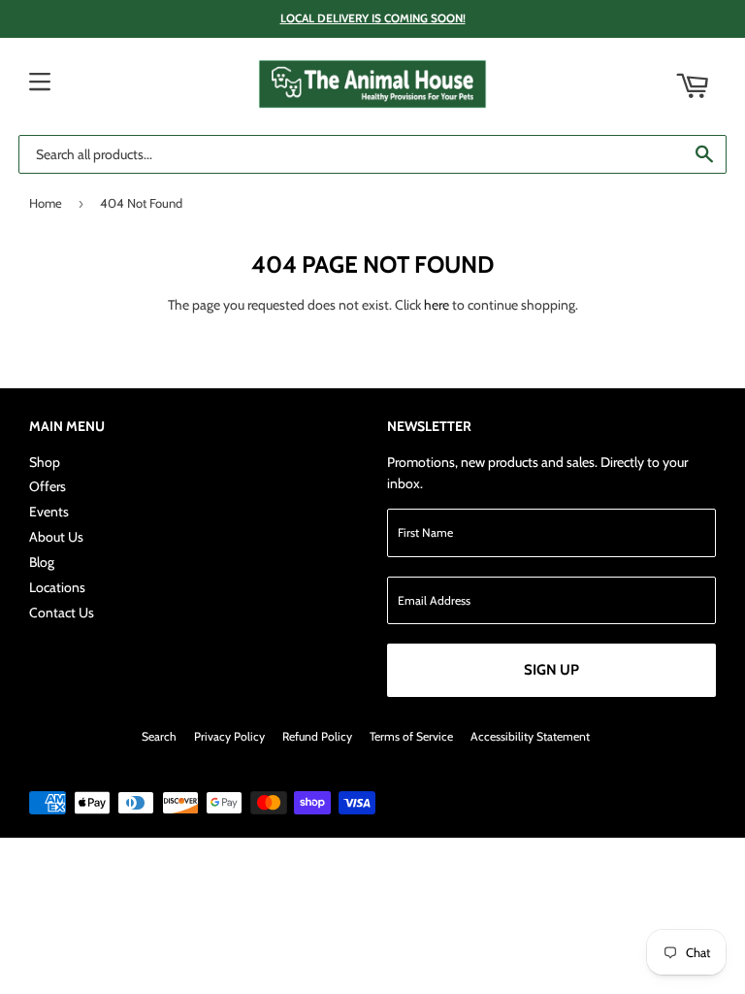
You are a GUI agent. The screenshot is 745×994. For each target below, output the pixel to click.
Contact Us (61, 612)
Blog (41, 562)
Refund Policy (317, 736)
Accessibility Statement (530, 736)
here (436, 305)
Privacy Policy (229, 736)
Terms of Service (411, 736)
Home (45, 203)
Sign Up (551, 670)
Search (159, 736)
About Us (56, 537)
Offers (47, 486)
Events (49, 511)
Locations (57, 587)
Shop (44, 462)
